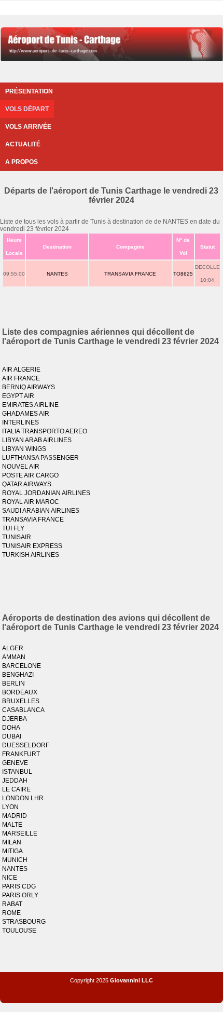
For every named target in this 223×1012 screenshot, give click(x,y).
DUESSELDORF (25, 745)
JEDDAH (14, 780)
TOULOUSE (19, 930)
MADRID (14, 815)
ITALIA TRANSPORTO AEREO (44, 431)
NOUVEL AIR (20, 466)
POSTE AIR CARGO (30, 475)
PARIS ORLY (20, 895)
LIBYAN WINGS (24, 449)
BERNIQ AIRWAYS (28, 387)
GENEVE (15, 763)
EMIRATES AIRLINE (30, 404)
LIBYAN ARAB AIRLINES (37, 440)
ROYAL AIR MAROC (30, 501)
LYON (10, 807)
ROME (11, 913)
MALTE (12, 824)
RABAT (12, 904)
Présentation (29, 91)
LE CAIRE (16, 789)
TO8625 (183, 274)
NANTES (57, 274)
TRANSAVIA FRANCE (130, 274)
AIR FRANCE (21, 378)
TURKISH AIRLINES (30, 554)
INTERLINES (20, 422)
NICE (9, 877)
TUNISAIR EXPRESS (32, 546)
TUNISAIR (16, 537)
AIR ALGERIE (21, 369)
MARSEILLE (19, 833)
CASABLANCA (23, 710)
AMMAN (13, 657)
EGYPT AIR (18, 396)
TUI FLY (13, 528)
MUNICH (14, 860)
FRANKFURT (21, 754)
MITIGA (12, 851)
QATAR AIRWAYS (26, 484)
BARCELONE (21, 665)
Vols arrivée (28, 126)
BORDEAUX (19, 692)
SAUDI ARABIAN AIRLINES (40, 510)
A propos (21, 162)
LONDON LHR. (23, 798)
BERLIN (13, 683)
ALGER (12, 648)
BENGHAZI (18, 674)
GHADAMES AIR (25, 413)
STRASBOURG (24, 921)
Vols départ (27, 109)
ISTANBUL (17, 771)
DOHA (11, 727)
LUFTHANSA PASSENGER (40, 457)
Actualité (22, 144)
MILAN (11, 842)
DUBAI (11, 736)
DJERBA (14, 718)
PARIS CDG (19, 886)
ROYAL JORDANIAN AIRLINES (46, 493)
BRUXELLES (20, 701)
